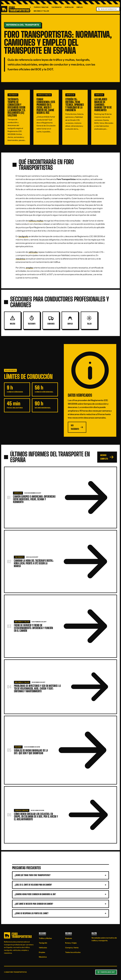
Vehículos (69, 7)
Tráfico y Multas (41, 7)
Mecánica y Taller (41, 11)
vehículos (33, 252)
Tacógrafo (56, 7)
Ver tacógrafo (75, 427)
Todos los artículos (72, 952)
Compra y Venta (71, 948)
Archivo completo (104, 457)
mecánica (20, 258)
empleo (29, 267)
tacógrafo (23, 236)
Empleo (80, 7)
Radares (68, 938)
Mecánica (43, 957)
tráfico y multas (35, 220)
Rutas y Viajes (71, 943)
